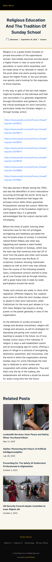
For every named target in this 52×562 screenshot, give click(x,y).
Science (43, 39)
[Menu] (48, 5)
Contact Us (18, 543)
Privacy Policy (42, 543)
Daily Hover (8, 5)
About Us (8, 543)
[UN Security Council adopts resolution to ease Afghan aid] (26, 489)
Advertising (29, 543)
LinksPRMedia (30, 557)
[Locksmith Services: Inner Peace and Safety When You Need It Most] (26, 417)
